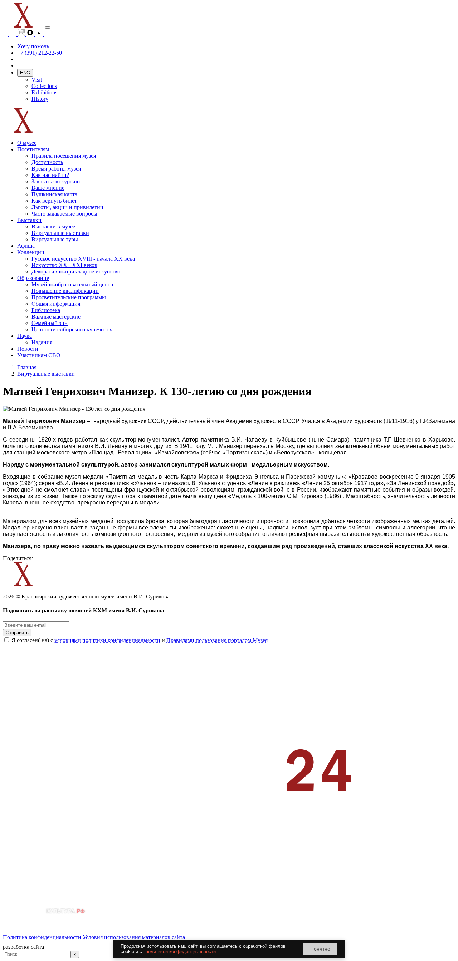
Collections (44, 86)
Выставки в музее (53, 226)
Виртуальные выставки (60, 233)
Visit (36, 80)
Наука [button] (24, 336)
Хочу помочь (33, 46)
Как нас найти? (50, 175)
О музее (26, 143)
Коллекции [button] (30, 252)
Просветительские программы (68, 297)
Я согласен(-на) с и (139, 640)
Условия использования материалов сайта (134, 937)
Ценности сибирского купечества (72, 329)
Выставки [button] (29, 220)
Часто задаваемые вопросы (64, 214)
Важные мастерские (56, 317)
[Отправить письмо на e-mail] (48, 34)
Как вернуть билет (54, 201)
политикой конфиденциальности (181, 951)
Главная (26, 367)
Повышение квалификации (65, 291)
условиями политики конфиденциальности (107, 640)
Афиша (26, 246)
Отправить (17, 632)
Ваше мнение (47, 188)
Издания (41, 342)
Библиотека (45, 310)
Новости (27, 349)
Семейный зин (49, 323)
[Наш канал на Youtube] (39, 34)
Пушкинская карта (54, 194)
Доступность (47, 162)
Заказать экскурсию (55, 181)
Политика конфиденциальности (42, 937)
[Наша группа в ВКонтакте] (13, 34)
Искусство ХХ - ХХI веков (64, 265)
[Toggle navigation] (47, 27)
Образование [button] (33, 278)
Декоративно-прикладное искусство (75, 271)
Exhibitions (44, 92)
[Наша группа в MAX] (30, 34)
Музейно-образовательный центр (72, 284)
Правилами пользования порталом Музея (217, 640)
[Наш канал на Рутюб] (22, 34)
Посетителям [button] (33, 149)
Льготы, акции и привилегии (67, 207)
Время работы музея (56, 169)
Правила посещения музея (63, 156)
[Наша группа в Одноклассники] (6, 34)
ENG (25, 72)
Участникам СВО (38, 355)
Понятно (320, 949)
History (39, 99)
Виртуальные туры (54, 239)
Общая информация (55, 304)
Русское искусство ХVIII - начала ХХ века (83, 259)
